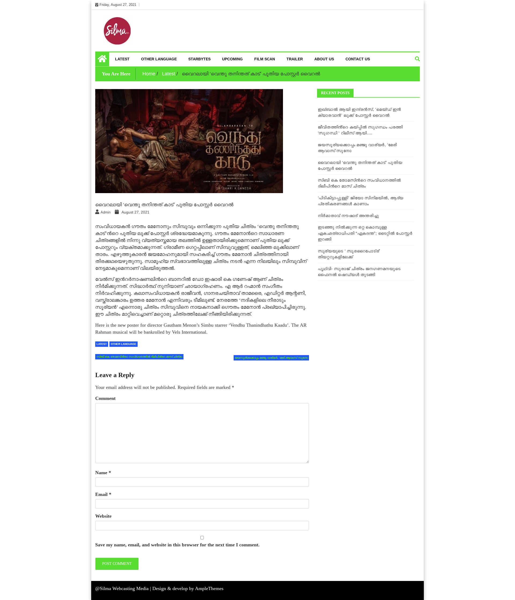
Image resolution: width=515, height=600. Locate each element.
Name (103, 472)
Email (103, 494)
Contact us (357, 59)
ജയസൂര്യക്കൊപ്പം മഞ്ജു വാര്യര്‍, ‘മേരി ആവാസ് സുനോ (271, 357)
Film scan (264, 59)
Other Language (159, 59)
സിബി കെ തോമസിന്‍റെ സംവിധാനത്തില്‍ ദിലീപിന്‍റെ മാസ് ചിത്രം (139, 356)
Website (103, 516)
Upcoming (232, 59)
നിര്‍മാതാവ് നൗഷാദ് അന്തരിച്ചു (348, 215)
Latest (122, 59)
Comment (105, 398)
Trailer (294, 59)
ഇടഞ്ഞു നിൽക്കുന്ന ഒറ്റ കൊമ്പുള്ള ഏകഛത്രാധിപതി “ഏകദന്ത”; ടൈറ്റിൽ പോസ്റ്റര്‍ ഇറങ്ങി (365, 233)
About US (324, 59)
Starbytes (199, 59)
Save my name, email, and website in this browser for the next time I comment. (177, 544)
